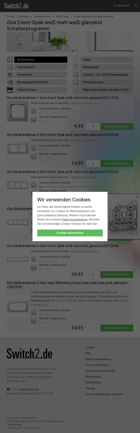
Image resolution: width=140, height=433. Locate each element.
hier (95, 223)
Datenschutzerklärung (75, 219)
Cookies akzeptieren (70, 232)
